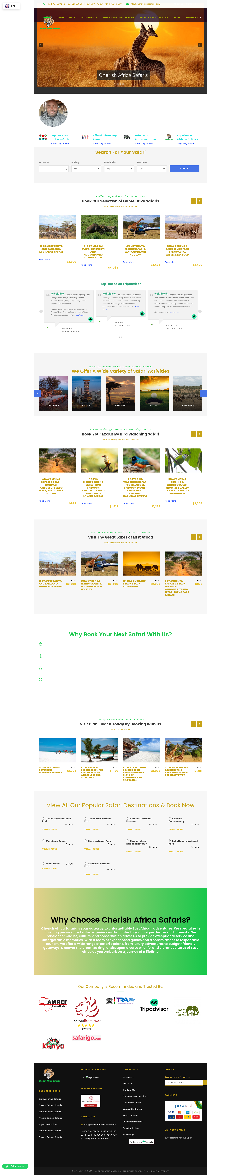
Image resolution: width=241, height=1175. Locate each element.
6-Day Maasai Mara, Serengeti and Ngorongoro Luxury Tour (51, 251)
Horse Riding (154, 405)
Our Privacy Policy (132, 1102)
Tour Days (142, 162)
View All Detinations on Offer (118, 206)
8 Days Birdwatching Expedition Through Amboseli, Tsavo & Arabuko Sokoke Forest (51, 488)
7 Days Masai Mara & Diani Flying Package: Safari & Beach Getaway (134, 771)
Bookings (192, 17)
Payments (128, 1077)
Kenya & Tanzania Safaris (118, 17)
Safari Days (128, 1134)
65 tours (87, 409)
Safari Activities (131, 1128)
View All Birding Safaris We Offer (118, 439)
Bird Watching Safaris (50, 1098)
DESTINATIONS (64, 17)
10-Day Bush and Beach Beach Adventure (177, 248)
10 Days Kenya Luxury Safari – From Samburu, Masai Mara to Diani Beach (174, 772)
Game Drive (86, 405)
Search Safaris (130, 1115)
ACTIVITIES (87, 17)
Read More (44, 264)
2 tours (154, 409)
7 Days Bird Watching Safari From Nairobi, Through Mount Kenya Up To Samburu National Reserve (93, 488)
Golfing (120, 405)
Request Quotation (60, 143)
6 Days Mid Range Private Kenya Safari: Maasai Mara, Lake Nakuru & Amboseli (176, 588)
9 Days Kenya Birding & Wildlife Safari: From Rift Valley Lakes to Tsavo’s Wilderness (135, 486)
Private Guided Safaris (154, 17)
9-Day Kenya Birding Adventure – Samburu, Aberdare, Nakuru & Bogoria (177, 488)
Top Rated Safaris (48, 1124)
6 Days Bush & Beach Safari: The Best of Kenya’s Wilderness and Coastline (50, 772)
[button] (41, 45)
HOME (46, 17)
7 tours (187, 409)
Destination (110, 162)
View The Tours (119, 729)
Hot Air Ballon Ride (188, 405)
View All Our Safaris (132, 1108)
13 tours (53, 409)
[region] (120, 45)
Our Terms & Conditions (135, 1096)
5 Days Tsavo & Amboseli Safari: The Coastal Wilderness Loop (135, 250)
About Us (178, 4)
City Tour (53, 405)
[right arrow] (199, 201)
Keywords (44, 162)
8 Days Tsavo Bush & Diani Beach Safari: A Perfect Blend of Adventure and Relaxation (92, 774)
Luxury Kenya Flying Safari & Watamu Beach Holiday (93, 250)
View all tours (49, 829)
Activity (75, 162)
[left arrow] (193, 201)
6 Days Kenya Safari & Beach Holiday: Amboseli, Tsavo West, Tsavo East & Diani (135, 588)
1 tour (120, 409)
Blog (177, 17)
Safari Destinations (133, 1121)
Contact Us (192, 4)
